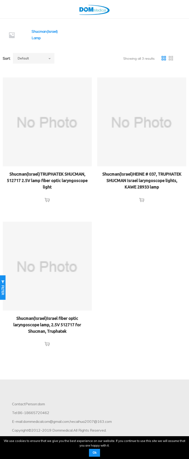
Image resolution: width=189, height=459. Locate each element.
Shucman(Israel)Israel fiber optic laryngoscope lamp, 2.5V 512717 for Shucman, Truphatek (47, 324)
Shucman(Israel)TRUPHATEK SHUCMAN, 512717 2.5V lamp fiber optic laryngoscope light (47, 180)
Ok (95, 452)
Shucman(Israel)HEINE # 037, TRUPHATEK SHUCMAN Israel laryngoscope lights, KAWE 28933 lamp (141, 180)
